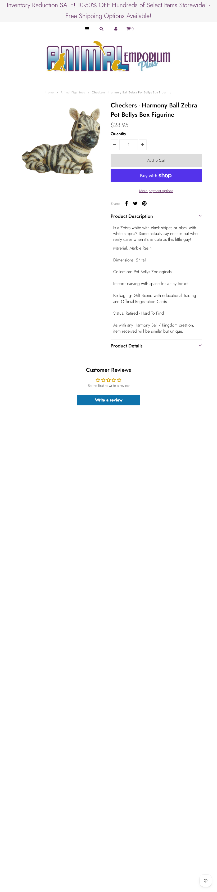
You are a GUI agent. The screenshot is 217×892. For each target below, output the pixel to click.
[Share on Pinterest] (144, 203)
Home (50, 92)
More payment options (156, 190)
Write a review (108, 400)
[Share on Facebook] (126, 203)
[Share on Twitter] (135, 203)
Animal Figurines (73, 92)
